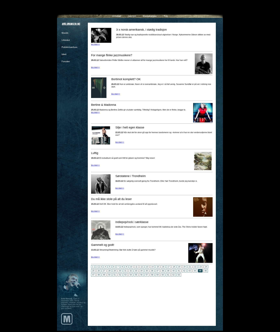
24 (206, 267)
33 (136, 271)
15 (158, 267)
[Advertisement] (152, 300)
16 (163, 267)
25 (93, 271)
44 (195, 271)
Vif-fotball (116, 16)
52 (120, 275)
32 (131, 271)
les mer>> (95, 44)
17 (168, 267)
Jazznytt (132, 16)
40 (173, 271)
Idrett (64, 54)
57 (147, 275)
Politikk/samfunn (69, 47)
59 (157, 275)
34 (141, 271)
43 (189, 271)
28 (109, 271)
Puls (166, 16)
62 (173, 275)
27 (104, 271)
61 (168, 275)
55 (136, 275)
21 (190, 267)
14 (152, 267)
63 (179, 275)
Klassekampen (150, 16)
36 (152, 271)
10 (131, 267)
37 (157, 271)
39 (168, 271)
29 (115, 271)
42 (184, 271)
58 (152, 275)
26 (99, 271)
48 (99, 275)
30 (120, 271)
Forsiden (66, 61)
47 (93, 275)
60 (163, 275)
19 (179, 267)
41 (179, 271)
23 (200, 267)
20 (184, 267)
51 (115, 275)
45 (200, 271)
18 (174, 267)
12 (142, 267)
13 (147, 267)
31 (125, 271)
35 (147, 271)
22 (195, 267)
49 (104, 275)
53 (125, 275)
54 (131, 275)
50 (109, 275)
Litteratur (66, 40)
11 (136, 267)
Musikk (65, 33)
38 (163, 271)
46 (205, 271)
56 (141, 275)
